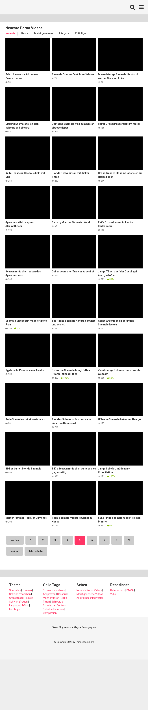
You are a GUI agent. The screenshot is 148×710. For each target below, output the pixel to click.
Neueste (10, 33)
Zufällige (80, 33)
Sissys (29, 597)
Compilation (50, 613)
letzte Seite (36, 551)
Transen (27, 590)
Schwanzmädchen (20, 594)
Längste (64, 33)
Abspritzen (49, 594)
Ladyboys (14, 605)
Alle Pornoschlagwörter (90, 597)
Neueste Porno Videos (89, 590)
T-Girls (25, 605)
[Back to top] (136, 699)
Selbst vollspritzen (53, 609)
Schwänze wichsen (54, 590)
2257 (113, 594)
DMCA (130, 590)
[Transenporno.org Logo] (29, 7)
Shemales (15, 590)
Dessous (62, 594)
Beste (24, 33)
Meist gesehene (43, 33)
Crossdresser (16, 597)
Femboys (14, 609)
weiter (14, 551)
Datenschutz (117, 590)
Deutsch (61, 605)
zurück (15, 540)
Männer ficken (51, 597)
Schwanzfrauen (18, 601)
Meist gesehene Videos (90, 594)
